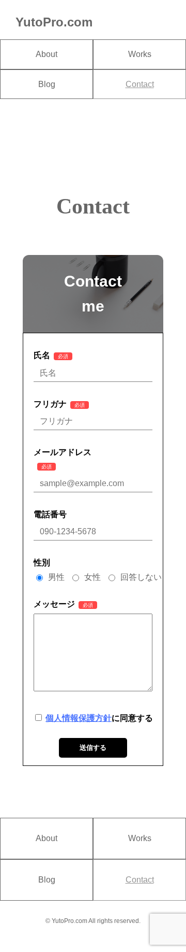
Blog (46, 84)
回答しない (141, 577)
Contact (140, 84)
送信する (93, 747)
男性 (56, 577)
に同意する (99, 718)
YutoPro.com (54, 22)
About (46, 54)
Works (139, 54)
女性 (92, 577)
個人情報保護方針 (78, 718)
